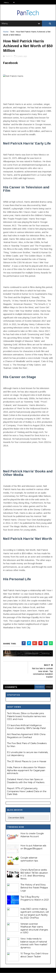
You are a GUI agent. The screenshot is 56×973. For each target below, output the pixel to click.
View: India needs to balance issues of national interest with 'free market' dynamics (33, 943)
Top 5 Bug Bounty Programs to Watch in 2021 (34, 898)
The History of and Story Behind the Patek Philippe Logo (34, 887)
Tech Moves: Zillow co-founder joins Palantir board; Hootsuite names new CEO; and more (26, 716)
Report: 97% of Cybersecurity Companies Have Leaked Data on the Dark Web (26, 791)
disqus (49, 687)
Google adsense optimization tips (29, 859)
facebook (39, 687)
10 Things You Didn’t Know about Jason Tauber (34, 955)
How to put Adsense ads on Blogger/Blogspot (33, 847)
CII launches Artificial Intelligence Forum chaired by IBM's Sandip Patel (26, 727)
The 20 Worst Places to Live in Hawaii (26, 761)
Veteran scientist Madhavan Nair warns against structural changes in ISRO (34, 928)
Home (5, 32)
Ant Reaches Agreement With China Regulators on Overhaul (26, 736)
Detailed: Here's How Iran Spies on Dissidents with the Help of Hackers (25, 781)
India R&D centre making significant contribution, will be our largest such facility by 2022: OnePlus (34, 913)
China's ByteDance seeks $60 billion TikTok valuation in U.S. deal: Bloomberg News (34, 874)
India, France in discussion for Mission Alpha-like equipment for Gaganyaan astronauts (26, 770)
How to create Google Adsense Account (32, 835)
